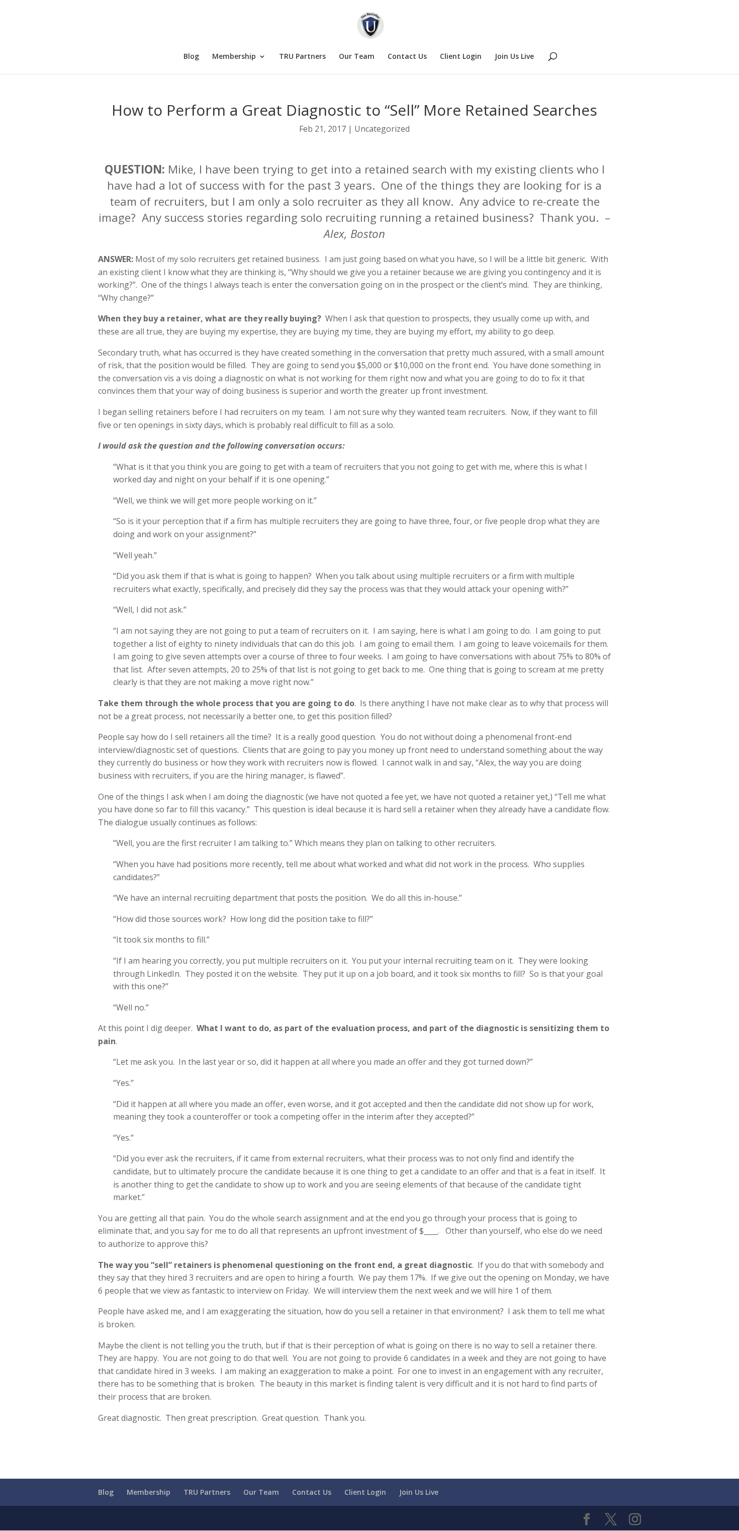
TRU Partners (302, 57)
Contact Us (407, 57)
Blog (191, 57)
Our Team (357, 57)
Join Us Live (514, 57)
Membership (234, 57)
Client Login (461, 57)
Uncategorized (382, 128)
